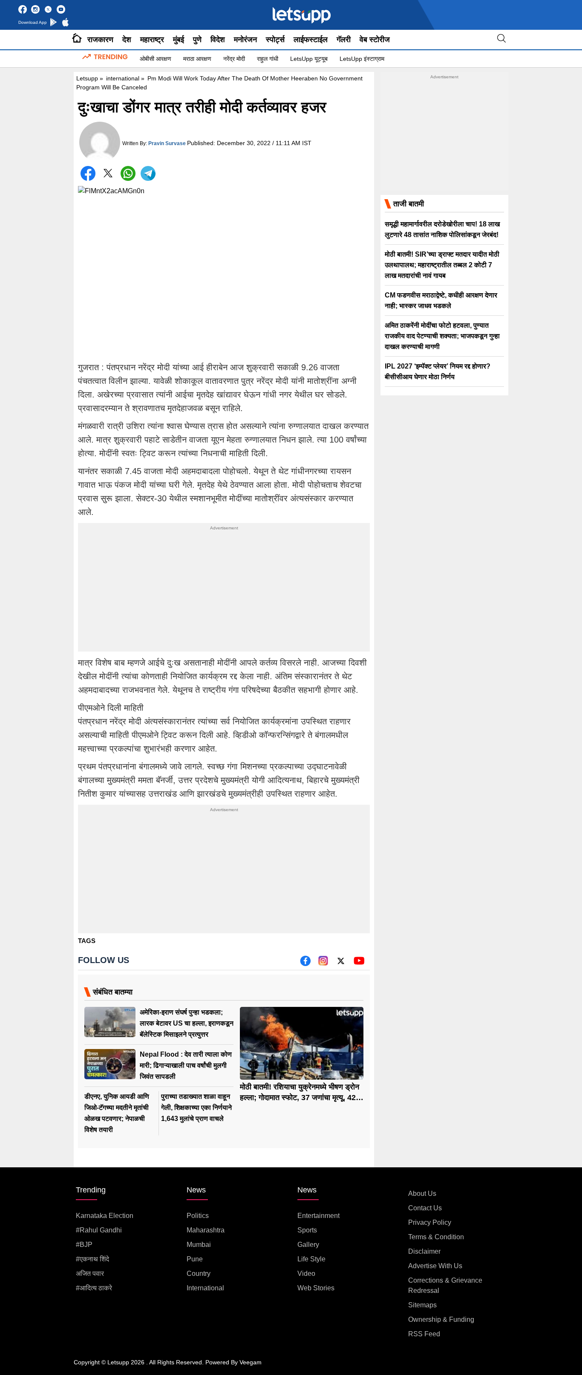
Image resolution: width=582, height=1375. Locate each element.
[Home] (77, 39)
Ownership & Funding (441, 1319)
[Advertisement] (224, 592)
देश (126, 39)
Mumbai (199, 1244)
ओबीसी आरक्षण (155, 58)
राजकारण (100, 39)
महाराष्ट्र (152, 39)
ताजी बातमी (408, 204)
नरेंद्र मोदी (234, 58)
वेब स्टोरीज (375, 39)
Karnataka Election (104, 1215)
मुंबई (178, 39)
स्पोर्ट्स (275, 39)
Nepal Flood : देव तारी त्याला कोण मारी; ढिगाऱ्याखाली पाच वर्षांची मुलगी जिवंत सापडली (186, 1065)
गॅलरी (344, 39)
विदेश (217, 39)
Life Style (311, 1259)
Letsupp (87, 78)
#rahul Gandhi (99, 1230)
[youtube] (359, 963)
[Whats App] (128, 173)
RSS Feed (424, 1334)
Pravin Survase (167, 143)
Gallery (308, 1244)
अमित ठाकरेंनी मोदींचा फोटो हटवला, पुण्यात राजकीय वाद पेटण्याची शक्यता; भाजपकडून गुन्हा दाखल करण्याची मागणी (442, 336)
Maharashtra (206, 1230)
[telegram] (148, 173)
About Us (422, 1193)
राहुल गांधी (267, 58)
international (122, 78)
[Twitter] (108, 175)
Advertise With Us (435, 1265)
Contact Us (425, 1208)
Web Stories (315, 1288)
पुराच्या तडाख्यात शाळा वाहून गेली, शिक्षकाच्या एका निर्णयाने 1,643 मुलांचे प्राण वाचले (196, 1107)
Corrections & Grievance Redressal (445, 1285)
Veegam (250, 1362)
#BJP (84, 1244)
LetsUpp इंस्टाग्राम (362, 58)
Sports (307, 1230)
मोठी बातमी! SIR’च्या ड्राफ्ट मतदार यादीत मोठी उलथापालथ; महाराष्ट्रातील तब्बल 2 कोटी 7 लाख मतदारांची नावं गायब (442, 265)
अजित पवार (90, 1273)
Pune (195, 1259)
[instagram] (323, 963)
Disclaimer (424, 1251)
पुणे (197, 39)
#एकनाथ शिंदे (92, 1259)
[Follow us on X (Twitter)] (341, 963)
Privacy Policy (429, 1222)
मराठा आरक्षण (197, 58)
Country (198, 1273)
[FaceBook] (88, 173)
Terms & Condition (436, 1237)
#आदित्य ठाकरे (94, 1288)
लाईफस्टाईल (311, 39)
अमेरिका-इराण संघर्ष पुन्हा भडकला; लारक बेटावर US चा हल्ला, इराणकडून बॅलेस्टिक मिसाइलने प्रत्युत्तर (186, 1023)
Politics (198, 1215)
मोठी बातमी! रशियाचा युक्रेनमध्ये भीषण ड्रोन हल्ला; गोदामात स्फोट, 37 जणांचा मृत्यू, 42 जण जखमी (299, 1097)
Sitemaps (422, 1305)
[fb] (305, 963)
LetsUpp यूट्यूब (309, 58)
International (205, 1288)
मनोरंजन (245, 39)
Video (306, 1273)
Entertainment (318, 1215)
